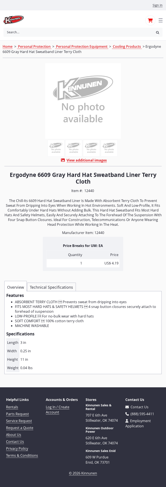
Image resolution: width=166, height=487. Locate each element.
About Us (13, 434)
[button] (157, 32)
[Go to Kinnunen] (16, 20)
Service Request (19, 420)
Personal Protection (34, 46)
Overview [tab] (15, 287)
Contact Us (15, 441)
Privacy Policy (17, 448)
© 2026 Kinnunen (83, 473)
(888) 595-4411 (142, 414)
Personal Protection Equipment (81, 46)
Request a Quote (19, 427)
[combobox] (78, 32)
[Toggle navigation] (161, 20)
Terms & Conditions (22, 455)
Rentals (12, 407)
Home (8, 46)
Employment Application (138, 423)
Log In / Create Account (57, 410)
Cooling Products (127, 46)
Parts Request (17, 414)
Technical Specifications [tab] (51, 287)
